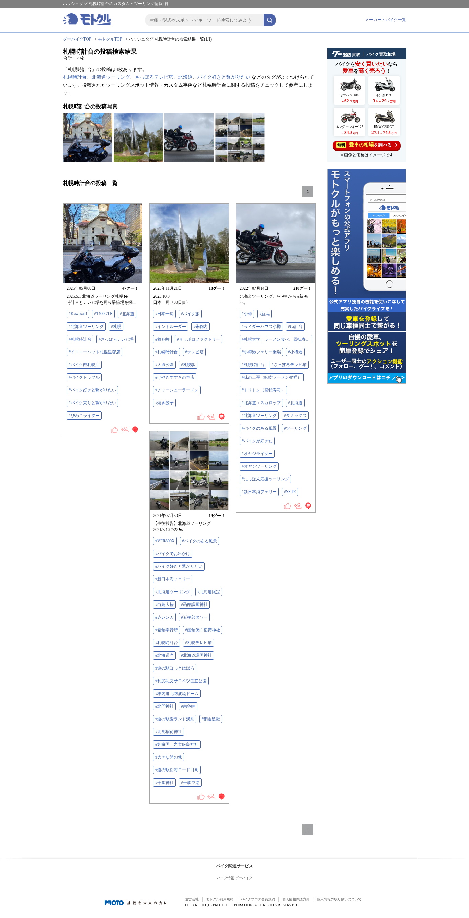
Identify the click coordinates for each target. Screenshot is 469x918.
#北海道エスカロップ (261, 402)
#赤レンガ (164, 617)
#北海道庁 (164, 655)
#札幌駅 (188, 364)
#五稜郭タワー (194, 617)
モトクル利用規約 (219, 899)
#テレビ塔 (194, 352)
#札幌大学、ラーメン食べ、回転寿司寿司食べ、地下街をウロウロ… (277, 339)
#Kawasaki (78, 313)
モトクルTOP (110, 39)
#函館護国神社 (194, 604)
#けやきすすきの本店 (174, 377)
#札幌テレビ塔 (198, 642)
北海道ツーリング (111, 77)
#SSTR (290, 491)
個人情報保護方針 (296, 899)
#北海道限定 (208, 591)
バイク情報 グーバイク (234, 878)
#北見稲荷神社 (168, 731)
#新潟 (264, 313)
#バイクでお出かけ (172, 553)
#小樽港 (295, 352)
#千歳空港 (190, 782)
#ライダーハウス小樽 (261, 326)
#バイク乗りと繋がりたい (92, 402)
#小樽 (247, 313)
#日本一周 (164, 313)
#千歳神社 (164, 782)
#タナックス (295, 415)
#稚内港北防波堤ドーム (176, 693)
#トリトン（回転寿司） (263, 390)
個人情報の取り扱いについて (339, 899)
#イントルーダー (170, 326)
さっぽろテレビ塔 (154, 77)
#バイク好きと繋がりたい (92, 390)
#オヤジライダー (257, 453)
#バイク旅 (190, 313)
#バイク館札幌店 (84, 364)
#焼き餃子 (164, 402)
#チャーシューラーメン (176, 390)
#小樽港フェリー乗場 (261, 352)
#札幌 (116, 326)
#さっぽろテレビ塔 (116, 339)
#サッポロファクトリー (198, 339)
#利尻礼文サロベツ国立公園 (181, 680)
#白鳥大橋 (164, 604)
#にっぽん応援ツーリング (265, 479)
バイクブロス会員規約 (258, 899)
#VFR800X (165, 541)
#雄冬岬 (162, 339)
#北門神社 (164, 706)
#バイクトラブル (84, 377)
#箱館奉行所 (166, 630)
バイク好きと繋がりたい (223, 77)
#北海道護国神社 (196, 655)
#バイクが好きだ (257, 441)
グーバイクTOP (77, 39)
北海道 (185, 77)
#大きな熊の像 (168, 757)
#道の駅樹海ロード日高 (176, 769)
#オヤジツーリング (259, 466)
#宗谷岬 (188, 706)
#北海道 (127, 313)
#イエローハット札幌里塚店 (94, 352)
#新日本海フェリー (259, 491)
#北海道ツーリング (86, 326)
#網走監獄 (211, 719)
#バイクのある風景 (259, 428)
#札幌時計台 (80, 339)
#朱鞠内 (200, 326)
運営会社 (192, 899)
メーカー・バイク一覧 (385, 19)
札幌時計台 (75, 77)
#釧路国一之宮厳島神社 (176, 744)
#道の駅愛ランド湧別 (174, 719)
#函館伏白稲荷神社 (202, 630)
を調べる (364, 144)
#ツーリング (295, 428)
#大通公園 (164, 364)
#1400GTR (103, 313)
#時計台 (295, 326)
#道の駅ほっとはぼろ (174, 668)
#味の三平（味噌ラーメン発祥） (271, 377)
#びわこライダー (84, 415)
